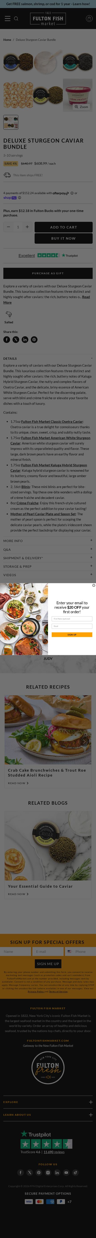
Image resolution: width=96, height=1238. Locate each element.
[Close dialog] (94, 585)
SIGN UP (72, 634)
